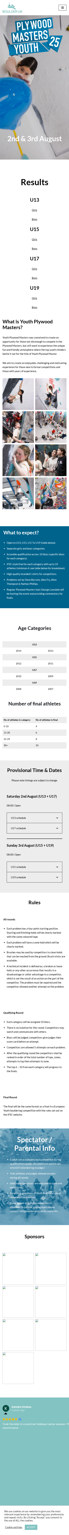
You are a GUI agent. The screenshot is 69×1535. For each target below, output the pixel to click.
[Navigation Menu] (62, 8)
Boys (34, 219)
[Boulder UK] (13, 7)
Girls (34, 210)
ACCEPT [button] (31, 1527)
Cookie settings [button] (13, 1527)
